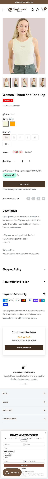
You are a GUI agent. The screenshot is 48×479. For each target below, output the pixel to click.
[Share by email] (43, 198)
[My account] (37, 9)
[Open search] (32, 9)
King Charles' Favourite (24, 2)
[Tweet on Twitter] (38, 198)
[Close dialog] (45, 432)
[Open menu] (4, 10)
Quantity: (7, 161)
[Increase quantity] (29, 161)
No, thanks (24, 468)
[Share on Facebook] (28, 198)
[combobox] (26, 461)
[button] (8, 114)
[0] (43, 9)
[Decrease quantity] (15, 161)
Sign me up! (24, 465)
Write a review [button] (24, 347)
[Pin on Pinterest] (33, 198)
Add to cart (24, 184)
